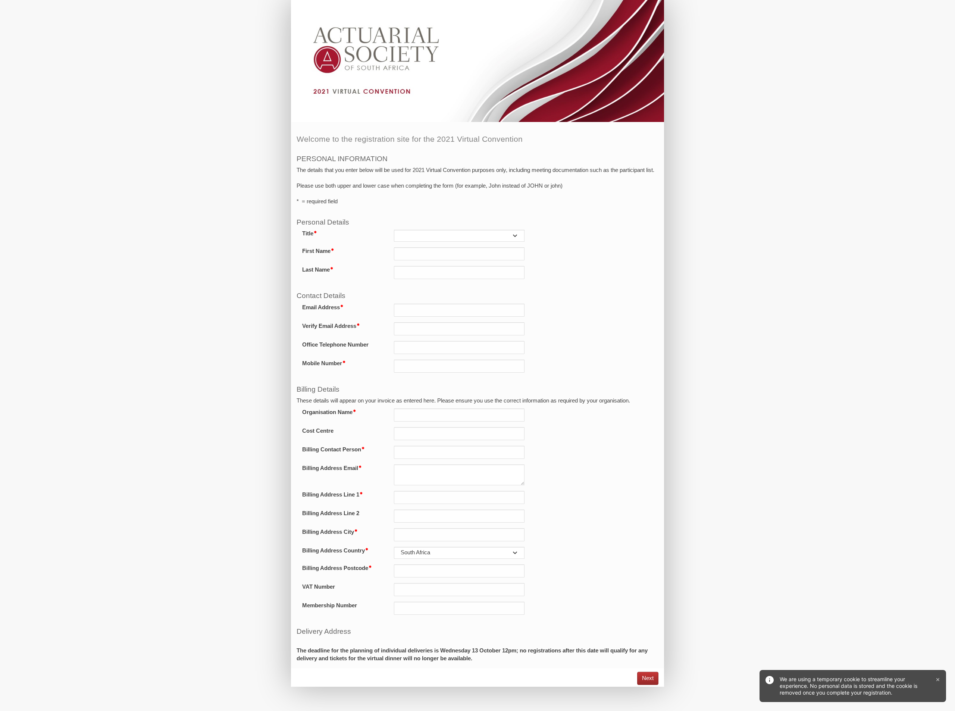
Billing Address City (328, 532)
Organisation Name (327, 412)
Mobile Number (322, 363)
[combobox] (459, 236)
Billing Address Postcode (335, 568)
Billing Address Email (330, 468)
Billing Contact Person (331, 449)
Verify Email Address (329, 326)
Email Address (321, 307)
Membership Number (329, 605)
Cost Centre (318, 431)
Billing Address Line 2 (330, 513)
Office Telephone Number (335, 345)
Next (648, 678)
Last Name (316, 270)
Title (307, 234)
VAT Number (318, 587)
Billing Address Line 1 (330, 495)
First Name (316, 251)
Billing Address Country (333, 551)
